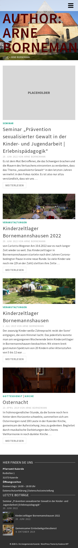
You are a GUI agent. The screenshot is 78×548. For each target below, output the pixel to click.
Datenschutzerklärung (15, 490)
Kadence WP (63, 544)
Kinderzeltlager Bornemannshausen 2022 (37, 515)
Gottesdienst (13, 396)
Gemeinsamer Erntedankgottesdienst (36, 528)
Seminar (8, 123)
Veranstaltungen (15, 222)
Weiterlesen (14, 185)
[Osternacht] (39, 380)
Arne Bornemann (35, 156)
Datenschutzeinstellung (41, 490)
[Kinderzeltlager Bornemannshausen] (39, 291)
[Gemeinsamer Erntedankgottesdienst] (8, 530)
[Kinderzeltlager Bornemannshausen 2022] (39, 206)
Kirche (29, 396)
